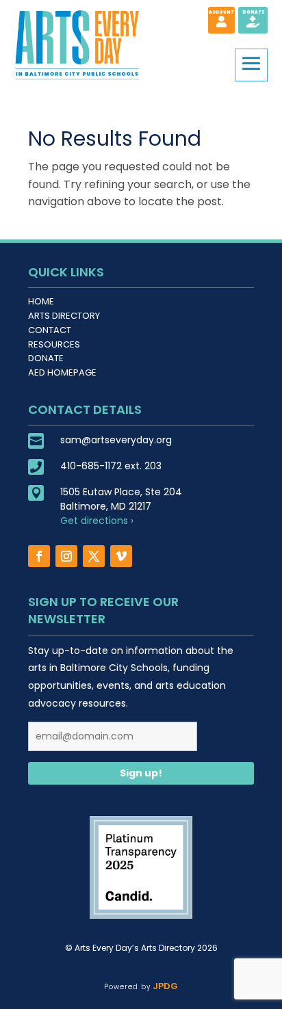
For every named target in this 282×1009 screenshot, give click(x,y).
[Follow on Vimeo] (121, 556)
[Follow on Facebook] (39, 556)
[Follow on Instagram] (66, 556)
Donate (46, 358)
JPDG (164, 986)
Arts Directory (64, 315)
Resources (54, 344)
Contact (49, 330)
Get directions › (96, 520)
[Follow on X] (94, 556)
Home (41, 301)
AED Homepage (62, 372)
